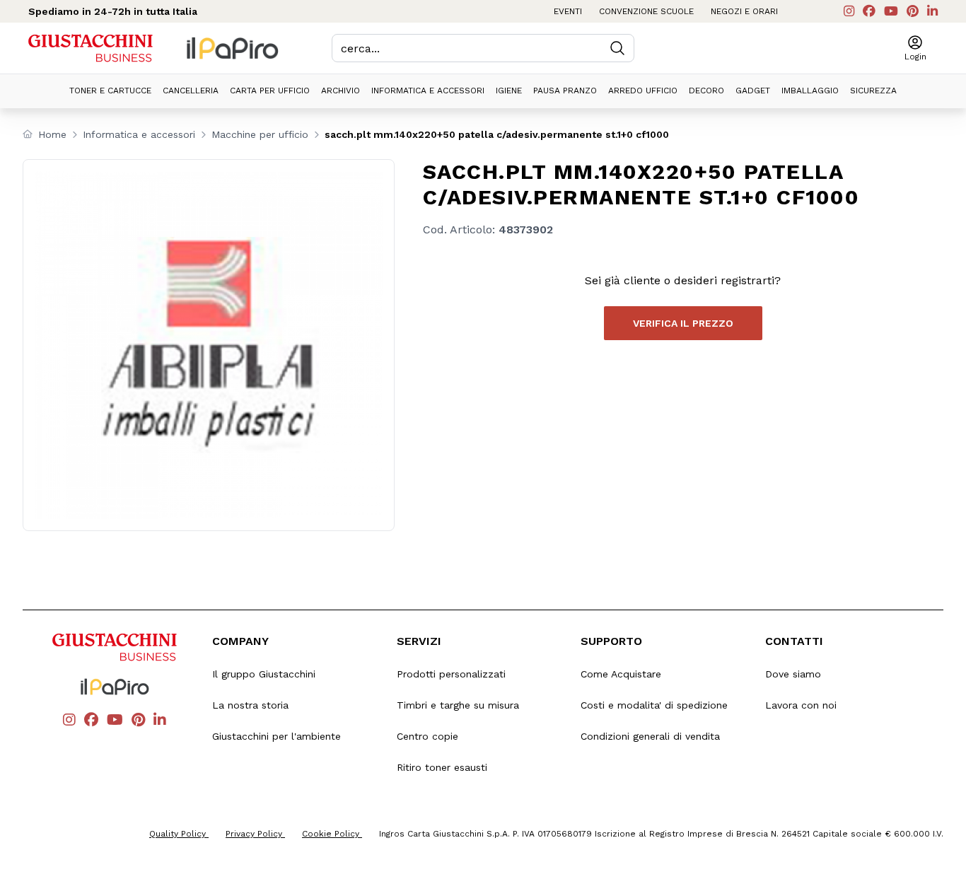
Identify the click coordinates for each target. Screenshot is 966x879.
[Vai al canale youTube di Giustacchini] (891, 11)
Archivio (340, 90)
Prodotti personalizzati (451, 674)
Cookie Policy (332, 834)
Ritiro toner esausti (442, 767)
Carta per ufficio (270, 90)
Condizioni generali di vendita (650, 736)
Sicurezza (873, 90)
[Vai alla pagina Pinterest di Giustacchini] (913, 11)
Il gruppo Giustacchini (263, 674)
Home (52, 134)
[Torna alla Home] (90, 48)
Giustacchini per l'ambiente (276, 736)
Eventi (568, 11)
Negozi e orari (744, 11)
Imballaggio (810, 90)
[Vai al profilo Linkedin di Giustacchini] (932, 11)
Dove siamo (793, 674)
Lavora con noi (801, 705)
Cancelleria (191, 90)
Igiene (509, 90)
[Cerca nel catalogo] (617, 48)
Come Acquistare (621, 674)
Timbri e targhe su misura (458, 705)
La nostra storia (250, 705)
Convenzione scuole (646, 11)
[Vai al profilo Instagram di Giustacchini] (849, 11)
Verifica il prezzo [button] (683, 323)
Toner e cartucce (110, 90)
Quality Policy (179, 834)
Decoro (706, 90)
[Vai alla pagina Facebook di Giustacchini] (869, 11)
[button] (915, 48)
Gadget (752, 90)
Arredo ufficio (642, 90)
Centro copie (427, 736)
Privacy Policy (255, 834)
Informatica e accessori (427, 90)
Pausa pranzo (565, 90)
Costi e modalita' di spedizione (654, 705)
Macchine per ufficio (259, 134)
